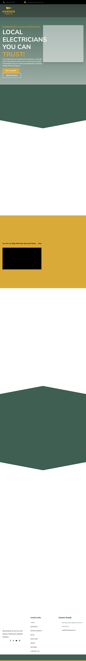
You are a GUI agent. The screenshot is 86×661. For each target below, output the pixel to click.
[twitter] (13, 640)
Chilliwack (39, 63)
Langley (5, 65)
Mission (10, 65)
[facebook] (10, 640)
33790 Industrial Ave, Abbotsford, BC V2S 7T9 (72, 622)
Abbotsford (31, 63)
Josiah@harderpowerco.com (36, 2)
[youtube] (16, 640)
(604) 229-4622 (11, 2)
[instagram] (19, 640)
